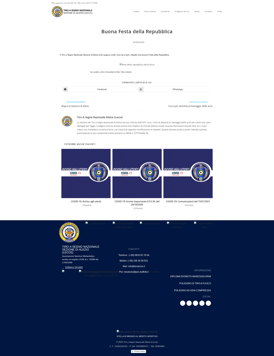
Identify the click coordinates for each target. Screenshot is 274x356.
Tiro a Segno (126, 72)
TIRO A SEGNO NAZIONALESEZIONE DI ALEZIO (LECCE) (80, 249)
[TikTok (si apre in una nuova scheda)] (221, 3)
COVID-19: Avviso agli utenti (86, 201)
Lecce (102, 72)
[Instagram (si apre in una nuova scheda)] (209, 3)
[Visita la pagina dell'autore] (67, 121)
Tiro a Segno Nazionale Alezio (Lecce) (100, 117)
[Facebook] (182, 303)
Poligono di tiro (112, 72)
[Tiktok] (202, 303)
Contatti (133, 249)
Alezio (96, 72)
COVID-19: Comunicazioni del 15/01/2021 (188, 201)
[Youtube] (195, 303)
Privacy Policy (139, 351)
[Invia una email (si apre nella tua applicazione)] (217, 3)
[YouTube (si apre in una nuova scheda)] (213, 3)
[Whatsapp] (208, 303)
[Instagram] (189, 303)
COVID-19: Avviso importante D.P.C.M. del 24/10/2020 (137, 203)
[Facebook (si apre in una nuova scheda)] (205, 3)
